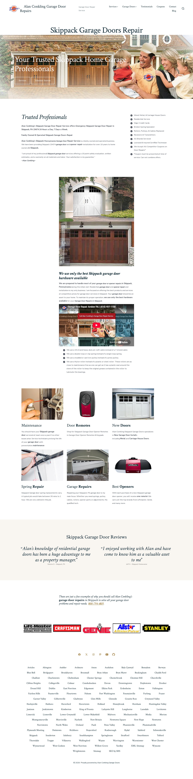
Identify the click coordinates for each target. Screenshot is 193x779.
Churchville (156, 677)
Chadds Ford (160, 672)
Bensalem (146, 667)
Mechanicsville (130, 714)
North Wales (62, 724)
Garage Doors (128, 6)
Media (148, 714)
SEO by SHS (114, 751)
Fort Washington (107, 693)
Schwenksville (159, 730)
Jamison (30, 709)
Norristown (42, 724)
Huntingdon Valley (157, 704)
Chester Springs (94, 677)
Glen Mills (96, 698)
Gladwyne (78, 698)
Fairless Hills (34, 693)
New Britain (96, 719)
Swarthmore (143, 735)
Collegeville (54, 683)
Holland (101, 704)
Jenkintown (47, 709)
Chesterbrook (116, 677)
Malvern (111, 714)
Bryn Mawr (121, 672)
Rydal (127, 730)
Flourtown (71, 693)
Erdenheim (125, 688)
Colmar (71, 683)
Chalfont (36, 677)
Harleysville (32, 704)
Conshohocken (89, 683)
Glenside (113, 698)
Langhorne (127, 709)
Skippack (33, 735)
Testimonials (146, 6)
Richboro (74, 730)
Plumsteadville (149, 724)
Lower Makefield (91, 714)
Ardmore (79, 667)
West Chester (157, 740)
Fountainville (129, 693)
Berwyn (162, 667)
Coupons (161, 6)
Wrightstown (79, 751)
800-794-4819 (96, 604)
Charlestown (54, 677)
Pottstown (56, 730)
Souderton (50, 735)
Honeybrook (118, 704)
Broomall (85, 672)
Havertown (84, 704)
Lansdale (145, 709)
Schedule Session (42, 80)
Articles (31, 667)
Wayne (101, 740)
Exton (141, 688)
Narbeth (78, 719)
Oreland (79, 724)
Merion (163, 714)
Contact (172, 6)
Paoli (93, 724)
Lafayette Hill (108, 709)
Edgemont (89, 688)
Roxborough (110, 730)
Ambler (63, 667)
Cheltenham (73, 677)
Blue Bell (31, 672)
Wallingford (84, 740)
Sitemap (97, 751)
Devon (107, 683)
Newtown (156, 719)
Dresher (163, 683)
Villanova (66, 740)
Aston (94, 667)
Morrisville (61, 719)
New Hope (139, 719)
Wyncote (156, 745)
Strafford (125, 735)
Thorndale (34, 740)
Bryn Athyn (102, 672)
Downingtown (125, 683)
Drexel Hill (35, 688)
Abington (47, 667)
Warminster (137, 740)
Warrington (118, 740)
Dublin (52, 688)
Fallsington (157, 688)
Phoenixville (128, 724)
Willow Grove (101, 745)
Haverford (66, 704)
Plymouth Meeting (35, 730)
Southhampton (86, 735)
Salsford (141, 730)
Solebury (67, 735)
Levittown (161, 709)
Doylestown (145, 683)
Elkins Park (107, 688)
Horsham (136, 704)
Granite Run (131, 698)
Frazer (162, 693)
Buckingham (140, 672)
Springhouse (107, 735)
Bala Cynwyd (127, 667)
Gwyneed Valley (152, 698)
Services (112, 6)
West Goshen (59, 745)
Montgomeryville (40, 719)
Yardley (119, 745)
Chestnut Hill (136, 677)
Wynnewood (38, 745)
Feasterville (53, 693)
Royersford (91, 730)
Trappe (50, 740)
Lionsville (47, 714)
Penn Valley (109, 724)
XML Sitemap (137, 745)
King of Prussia (86, 709)
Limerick (30, 714)
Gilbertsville (59, 698)
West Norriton (80, 745)
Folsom (88, 693)
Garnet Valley (39, 698)
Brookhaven (66, 672)
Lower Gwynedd (68, 714)
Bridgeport (48, 672)
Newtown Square (118, 719)
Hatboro (49, 704)
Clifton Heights (33, 683)
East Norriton (69, 688)
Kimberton (66, 709)
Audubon (109, 667)
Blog (174, 10)
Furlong (147, 693)
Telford (160, 735)
